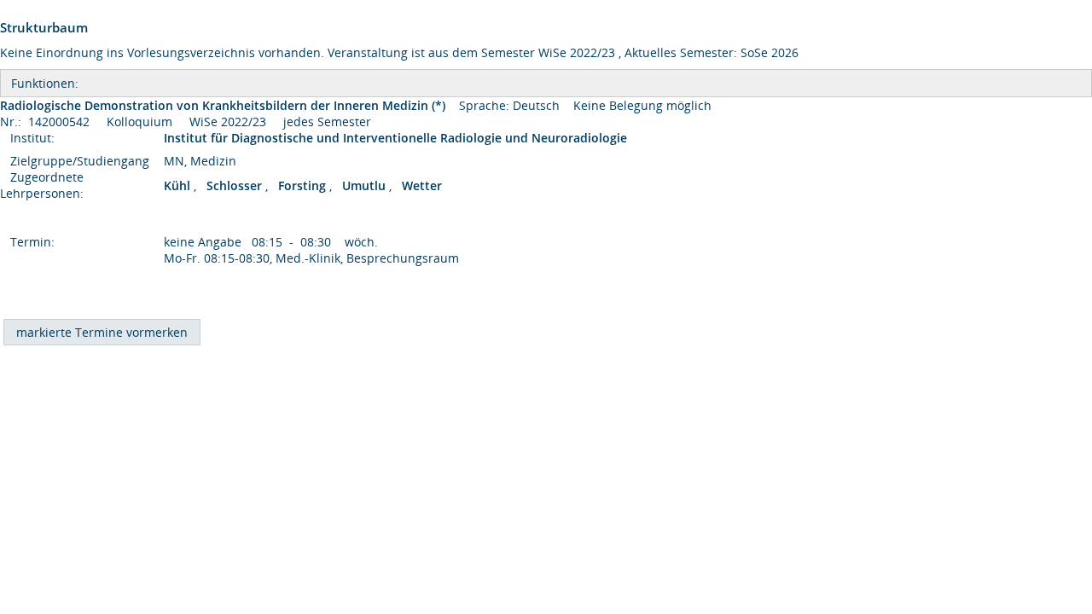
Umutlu (365, 185)
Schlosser (235, 185)
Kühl (179, 185)
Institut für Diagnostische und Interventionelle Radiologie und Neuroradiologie (397, 138)
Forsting (303, 185)
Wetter (422, 185)
